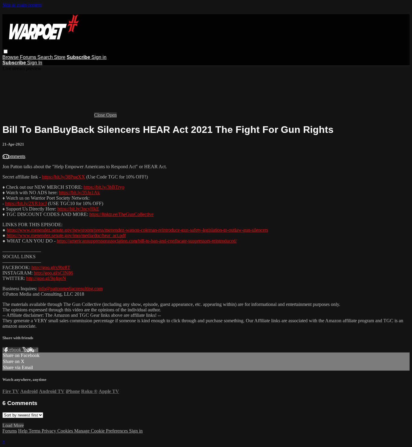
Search (45, 57)
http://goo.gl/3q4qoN (46, 278)
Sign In (34, 62)
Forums (28, 57)
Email (32, 349)
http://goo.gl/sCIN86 (53, 272)
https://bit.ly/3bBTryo (104, 187)
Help (23, 430)
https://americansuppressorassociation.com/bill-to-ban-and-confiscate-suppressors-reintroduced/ (147, 240)
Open (111, 114)
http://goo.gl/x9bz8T (50, 267)
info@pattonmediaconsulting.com (70, 288)
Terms (35, 430)
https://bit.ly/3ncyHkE (78, 208)
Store (59, 57)
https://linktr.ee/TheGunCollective (121, 214)
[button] (6, 51)
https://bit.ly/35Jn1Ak (79, 192)
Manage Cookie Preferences (101, 430)
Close (100, 114)
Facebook (12, 349)
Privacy (49, 430)
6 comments (13, 156)
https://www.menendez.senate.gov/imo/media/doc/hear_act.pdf (66, 235)
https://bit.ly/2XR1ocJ (26, 203)
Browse (11, 57)
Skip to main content (22, 5)
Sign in (98, 57)
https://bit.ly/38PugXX (63, 176)
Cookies (65, 430)
